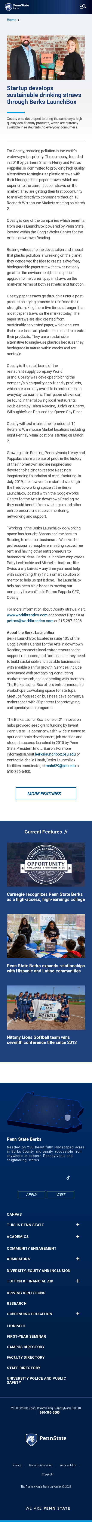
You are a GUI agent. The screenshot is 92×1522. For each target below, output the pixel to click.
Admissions (18, 1259)
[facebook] (24, 1177)
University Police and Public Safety (36, 1380)
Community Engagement (31, 1248)
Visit (60, 1195)
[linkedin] (35, 1177)
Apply (31, 1195)
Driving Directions (26, 1293)
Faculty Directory (26, 1357)
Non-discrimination (40, 1465)
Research (17, 1303)
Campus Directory (26, 1347)
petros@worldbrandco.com (30, 621)
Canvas (14, 1214)
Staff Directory (23, 1368)
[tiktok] (68, 1177)
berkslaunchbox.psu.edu (55, 754)
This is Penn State (25, 1225)
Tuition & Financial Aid (30, 1281)
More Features (44, 793)
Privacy (17, 1465)
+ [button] (77, 1224)
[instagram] (57, 1177)
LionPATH (16, 1326)
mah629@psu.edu (61, 765)
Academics (18, 1237)
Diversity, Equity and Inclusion (39, 1271)
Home (11, 20)
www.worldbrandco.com (27, 615)
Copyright (47, 1474)
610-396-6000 (49, 1412)
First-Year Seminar (26, 1336)
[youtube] (46, 1177)
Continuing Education (29, 1314)
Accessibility (68, 1465)
